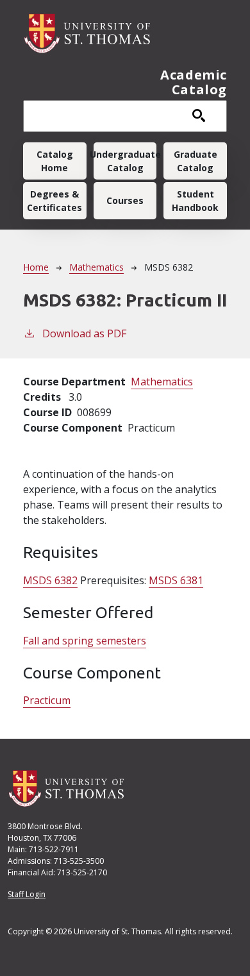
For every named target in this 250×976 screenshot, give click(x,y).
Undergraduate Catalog (125, 161)
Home (36, 267)
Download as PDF (84, 333)
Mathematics (96, 267)
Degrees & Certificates (54, 201)
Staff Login (27, 894)
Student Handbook (195, 201)
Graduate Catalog (195, 161)
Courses (125, 200)
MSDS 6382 (50, 580)
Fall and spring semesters (84, 641)
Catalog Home (55, 161)
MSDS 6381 (176, 580)
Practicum (47, 700)
